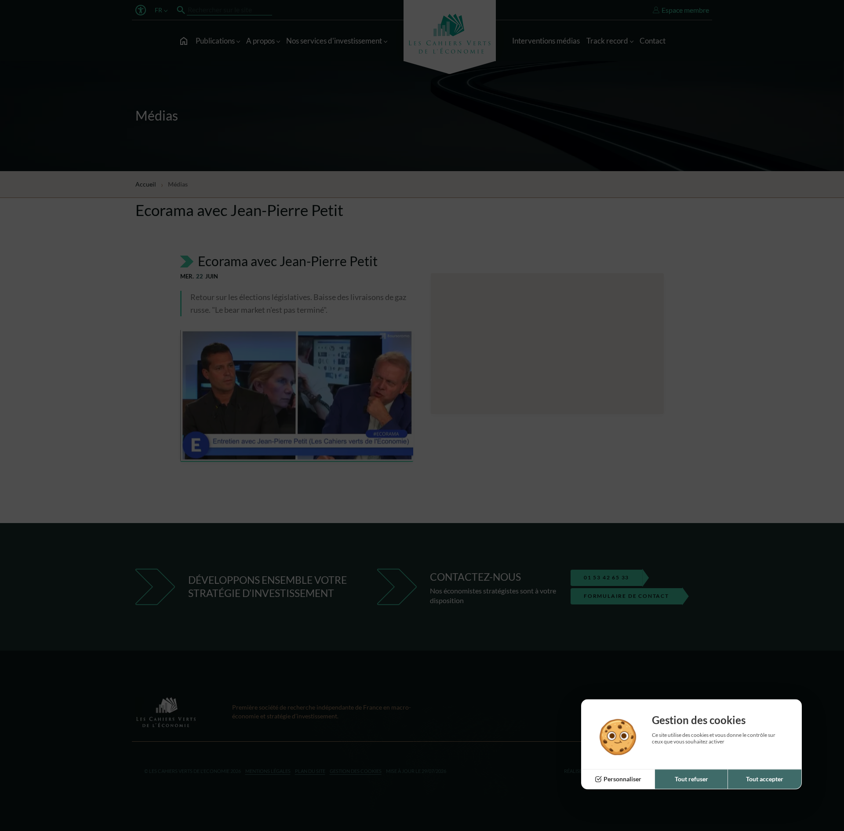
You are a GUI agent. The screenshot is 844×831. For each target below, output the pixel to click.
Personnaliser (622, 779)
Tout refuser (691, 779)
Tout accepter (764, 779)
